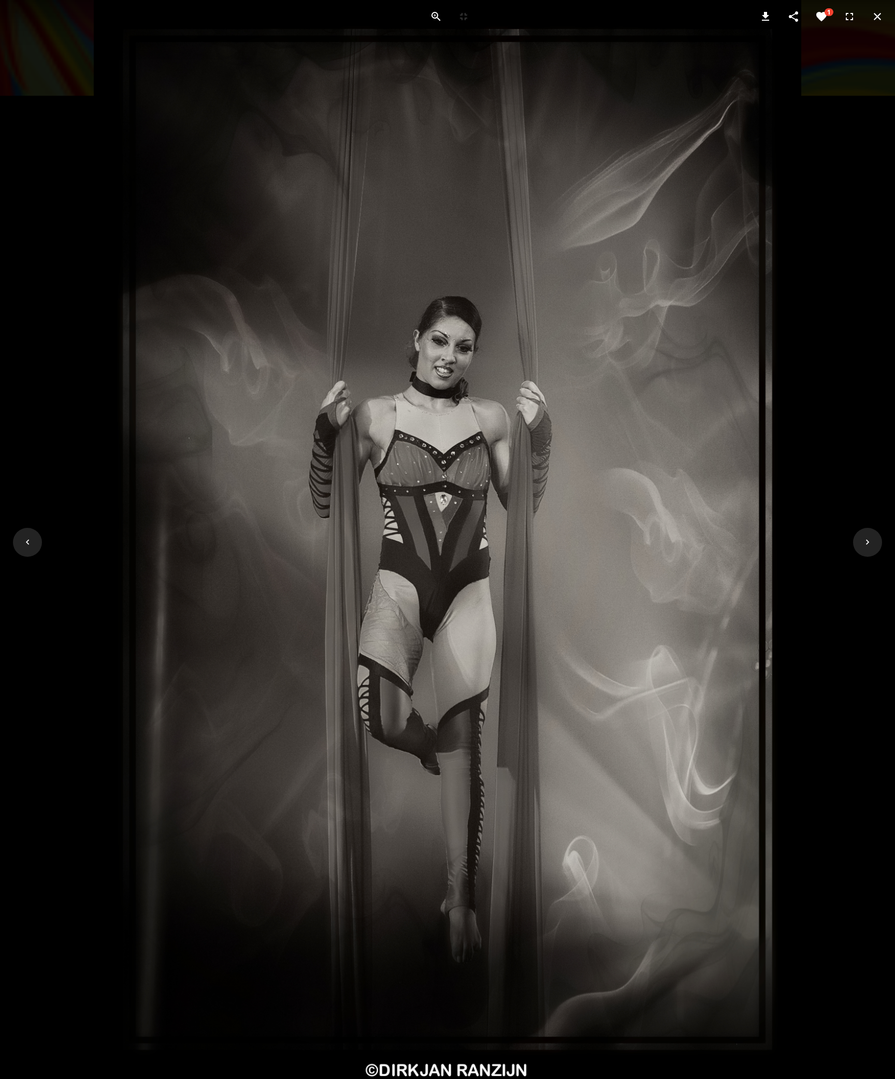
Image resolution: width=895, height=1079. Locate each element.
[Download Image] (765, 16)
